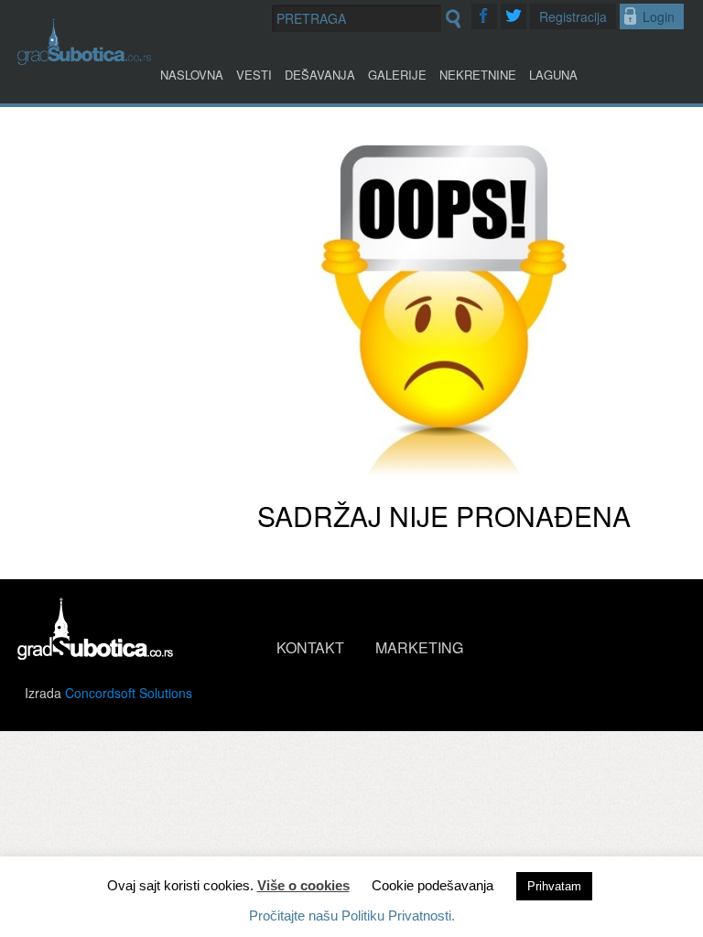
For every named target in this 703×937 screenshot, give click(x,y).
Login (659, 16)
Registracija (573, 16)
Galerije (397, 74)
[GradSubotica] (84, 59)
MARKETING (419, 647)
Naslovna (191, 74)
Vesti (254, 74)
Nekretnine (477, 74)
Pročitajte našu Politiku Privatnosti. (352, 915)
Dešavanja (320, 74)
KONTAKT (310, 647)
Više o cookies (303, 885)
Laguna (553, 74)
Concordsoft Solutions (128, 693)
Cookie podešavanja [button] (432, 885)
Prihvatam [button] (554, 886)
